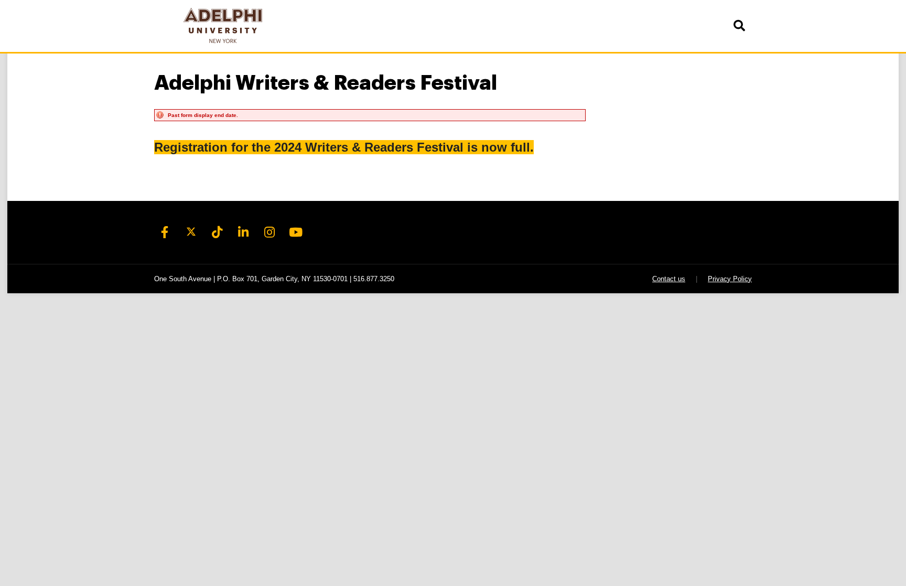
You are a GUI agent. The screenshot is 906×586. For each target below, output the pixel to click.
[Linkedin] (243, 232)
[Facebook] (164, 232)
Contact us (668, 279)
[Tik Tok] (217, 232)
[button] (739, 26)
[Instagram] (269, 232)
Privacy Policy (730, 279)
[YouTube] (295, 232)
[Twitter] (190, 232)
